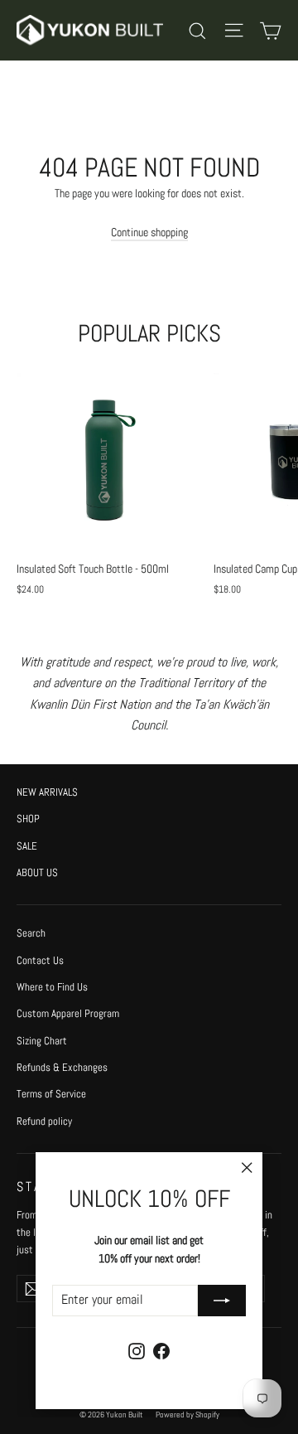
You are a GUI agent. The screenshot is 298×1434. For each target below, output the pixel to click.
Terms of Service (51, 1094)
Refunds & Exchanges (62, 1067)
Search (31, 933)
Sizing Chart (42, 1041)
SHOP (28, 818)
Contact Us (40, 960)
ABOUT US (37, 872)
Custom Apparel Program (68, 1013)
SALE (27, 846)
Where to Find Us (52, 987)
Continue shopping (149, 232)
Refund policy (44, 1121)
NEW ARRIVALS (47, 792)
